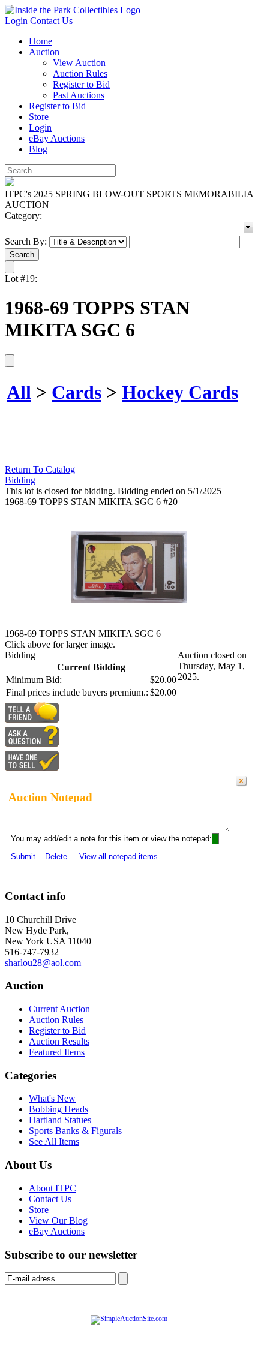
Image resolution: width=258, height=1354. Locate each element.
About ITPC (52, 1188)
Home (40, 41)
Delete (56, 856)
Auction (44, 52)
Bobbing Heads (58, 1109)
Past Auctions (78, 95)
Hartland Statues (60, 1120)
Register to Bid (81, 84)
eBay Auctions (57, 138)
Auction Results (59, 1041)
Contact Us (51, 21)
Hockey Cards (180, 392)
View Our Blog (58, 1220)
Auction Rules (80, 73)
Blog (38, 149)
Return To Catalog (40, 469)
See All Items (54, 1141)
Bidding (20, 480)
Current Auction (59, 1009)
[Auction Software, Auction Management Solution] (129, 1318)
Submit (23, 856)
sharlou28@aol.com (43, 963)
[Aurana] (72, 10)
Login (16, 21)
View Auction (79, 63)
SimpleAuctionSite (169, 1331)
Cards (76, 392)
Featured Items (57, 1052)
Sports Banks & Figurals (75, 1131)
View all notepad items (118, 856)
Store (39, 117)
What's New (52, 1098)
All (19, 392)
